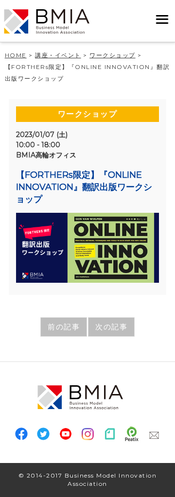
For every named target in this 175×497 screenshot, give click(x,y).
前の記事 (64, 326)
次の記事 (111, 326)
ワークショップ (88, 114)
